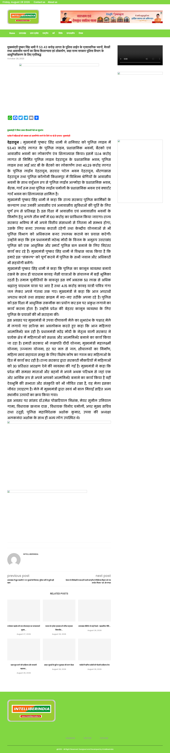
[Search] (161, 33)
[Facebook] (159, 2)
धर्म (53, 33)
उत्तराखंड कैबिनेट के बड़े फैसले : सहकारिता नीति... (94, 626)
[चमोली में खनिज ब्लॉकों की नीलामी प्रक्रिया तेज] (94, 649)
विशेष (61, 33)
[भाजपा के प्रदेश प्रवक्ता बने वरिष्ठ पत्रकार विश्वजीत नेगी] (59, 610)
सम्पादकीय (71, 33)
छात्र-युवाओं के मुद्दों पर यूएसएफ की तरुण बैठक (59, 665)
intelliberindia (30, 554)
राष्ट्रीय (45, 33)
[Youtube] (166, 2)
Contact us (39, 2)
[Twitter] (163, 2)
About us (52, 2)
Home (12, 33)
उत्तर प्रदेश (34, 33)
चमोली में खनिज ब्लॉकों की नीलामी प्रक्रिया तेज (94, 665)
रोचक (81, 33)
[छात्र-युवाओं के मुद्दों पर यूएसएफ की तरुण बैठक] (59, 649)
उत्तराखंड (22, 33)
